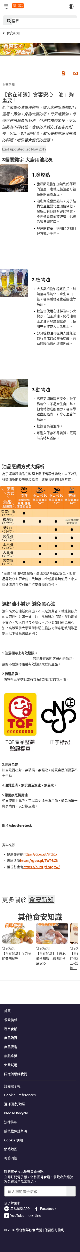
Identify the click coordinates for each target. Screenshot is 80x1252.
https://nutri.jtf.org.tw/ (41, 867)
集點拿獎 (10, 1055)
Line (38, 1215)
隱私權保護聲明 (15, 1131)
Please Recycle (16, 1113)
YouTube (17, 1215)
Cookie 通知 (13, 1140)
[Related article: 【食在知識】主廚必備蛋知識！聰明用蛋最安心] (52, 933)
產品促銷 (10, 1046)
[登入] (71, 6)
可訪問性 (10, 1158)
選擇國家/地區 (14, 1104)
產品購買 (10, 1037)
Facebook (48, 1208)
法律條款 (10, 1122)
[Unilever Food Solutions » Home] (18, 5)
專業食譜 (10, 1029)
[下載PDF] (63, 72)
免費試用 (10, 1064)
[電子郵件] (75, 72)
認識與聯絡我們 (15, 1074)
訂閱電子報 (12, 1086)
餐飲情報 (10, 1019)
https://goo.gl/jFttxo (40, 854)
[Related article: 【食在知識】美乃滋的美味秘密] (18, 933)
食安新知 (8, 84)
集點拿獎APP (20, 1208)
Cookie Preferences (20, 1094)
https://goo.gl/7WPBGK (39, 860)
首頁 (7, 1010)
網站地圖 (10, 1149)
